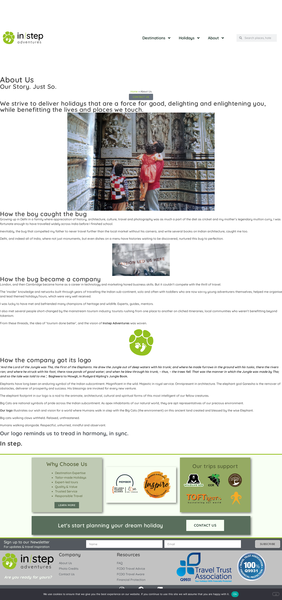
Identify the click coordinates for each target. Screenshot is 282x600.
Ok (235, 594)
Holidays (187, 37)
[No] (276, 594)
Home (134, 91)
